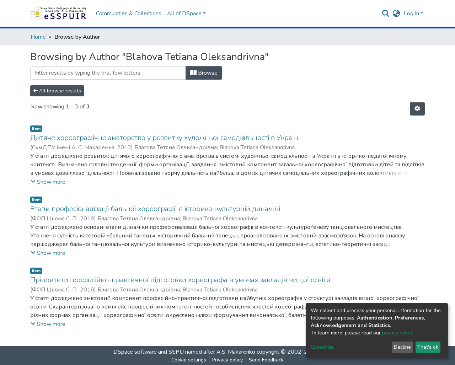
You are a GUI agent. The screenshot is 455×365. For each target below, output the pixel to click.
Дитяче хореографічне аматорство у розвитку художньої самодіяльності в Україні (165, 138)
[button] (396, 13)
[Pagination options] (417, 109)
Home (38, 37)
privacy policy (397, 332)
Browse (207, 73)
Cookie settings (188, 359)
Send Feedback (266, 359)
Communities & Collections (128, 13)
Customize (322, 347)
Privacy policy (227, 359)
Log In (411, 13)
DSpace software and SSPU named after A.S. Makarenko (184, 352)
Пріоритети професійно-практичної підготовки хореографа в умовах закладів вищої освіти (180, 280)
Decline (402, 347)
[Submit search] (386, 13)
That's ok (427, 347)
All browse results (59, 90)
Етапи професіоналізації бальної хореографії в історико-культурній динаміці (155, 209)
